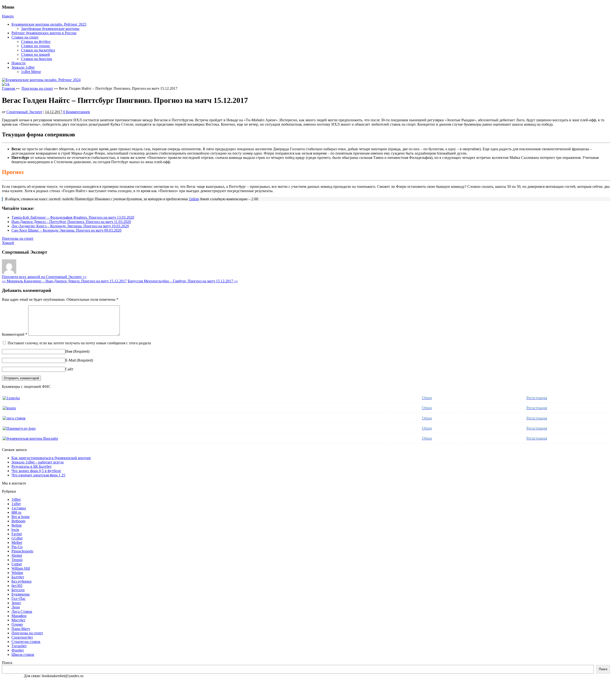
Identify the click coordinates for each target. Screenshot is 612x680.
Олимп (17, 624)
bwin (15, 530)
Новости (18, 63)
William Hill (20, 568)
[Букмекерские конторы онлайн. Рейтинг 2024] (41, 80)
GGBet (16, 538)
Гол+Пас (18, 598)
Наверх (8, 16)
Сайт (69, 369)
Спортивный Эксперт (24, 112)
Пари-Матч (20, 629)
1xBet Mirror (31, 72)
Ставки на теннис (35, 46)
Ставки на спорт (24, 37)
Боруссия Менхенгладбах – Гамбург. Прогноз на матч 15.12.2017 (183, 281)
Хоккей (8, 243)
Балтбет (17, 577)
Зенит (16, 603)
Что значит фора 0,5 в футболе (36, 471)
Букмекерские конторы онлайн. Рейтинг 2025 (48, 24)
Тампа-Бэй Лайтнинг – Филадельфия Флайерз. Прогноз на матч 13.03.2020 (72, 217)
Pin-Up (16, 547)
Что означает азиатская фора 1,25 (38, 475)
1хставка (18, 508)
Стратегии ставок (25, 642)
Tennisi (16, 560)
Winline (17, 573)
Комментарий (14, 334)
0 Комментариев (76, 112)
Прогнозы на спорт (37, 88)
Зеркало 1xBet (22, 67)
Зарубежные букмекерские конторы (50, 29)
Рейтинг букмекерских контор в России (43, 33)
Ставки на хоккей (35, 54)
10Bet (16, 499)
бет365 (16, 586)
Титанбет (19, 646)
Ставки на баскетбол (38, 50)
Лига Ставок (21, 611)
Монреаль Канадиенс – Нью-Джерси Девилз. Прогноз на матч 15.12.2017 (64, 281)
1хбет (194, 199)
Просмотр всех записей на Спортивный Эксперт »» (44, 277)
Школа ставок (22, 654)
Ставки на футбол (35, 41)
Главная (9, 88)
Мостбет (18, 620)
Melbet (16, 543)
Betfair (16, 525)
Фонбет (17, 650)
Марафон (19, 616)
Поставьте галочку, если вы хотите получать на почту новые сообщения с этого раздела (79, 343)
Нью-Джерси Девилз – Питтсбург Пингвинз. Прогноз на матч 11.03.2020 (71, 222)
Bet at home (20, 517)
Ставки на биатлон (36, 59)
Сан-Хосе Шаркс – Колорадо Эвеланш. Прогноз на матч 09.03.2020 (66, 230)
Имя (68, 351)
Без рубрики (21, 581)
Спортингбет (22, 637)
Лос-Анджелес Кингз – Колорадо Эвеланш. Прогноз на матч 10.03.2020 (70, 226)
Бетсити (18, 590)
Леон (15, 607)
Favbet (16, 534)
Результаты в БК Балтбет (31, 466)
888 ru (16, 512)
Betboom (18, 521)
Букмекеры (20, 594)
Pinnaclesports (22, 551)
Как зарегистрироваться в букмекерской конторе (51, 458)
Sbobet (16, 555)
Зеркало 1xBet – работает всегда (37, 462)
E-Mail (70, 360)
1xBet (16, 504)
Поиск (7, 663)
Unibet (16, 564)
